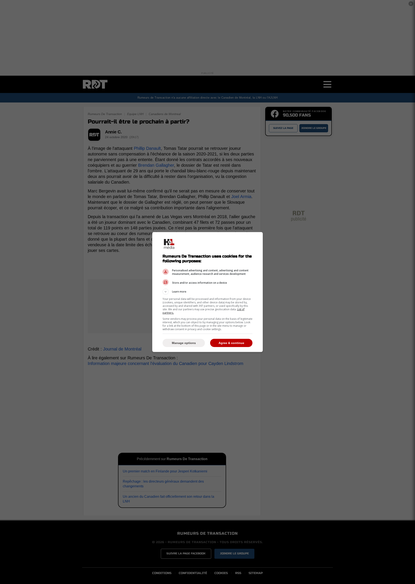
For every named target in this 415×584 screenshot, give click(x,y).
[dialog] (207, 292)
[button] (207, 292)
